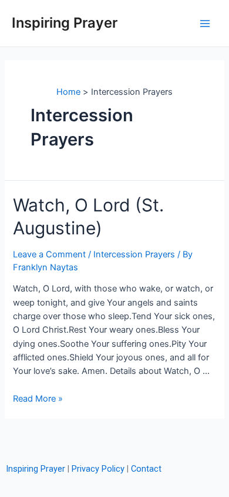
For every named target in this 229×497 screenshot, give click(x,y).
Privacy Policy (98, 468)
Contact (146, 468)
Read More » (38, 398)
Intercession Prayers (134, 254)
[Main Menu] (205, 23)
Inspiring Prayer (64, 22)
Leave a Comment (49, 254)
